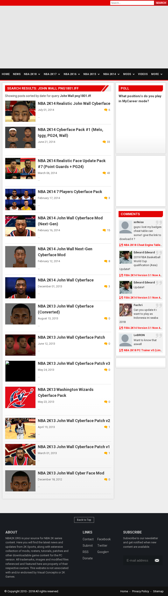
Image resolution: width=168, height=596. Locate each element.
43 (108, 173)
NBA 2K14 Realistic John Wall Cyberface (74, 103)
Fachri (138, 305)
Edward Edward (144, 252)
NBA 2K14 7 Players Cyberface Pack (70, 191)
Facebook (104, 539)
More (155, 74)
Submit (88, 545)
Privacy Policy (140, 591)
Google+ (103, 552)
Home (124, 591)
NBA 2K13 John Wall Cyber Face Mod (71, 473)
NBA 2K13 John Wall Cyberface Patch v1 (74, 446)
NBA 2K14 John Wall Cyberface (66, 280)
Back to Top (84, 519)
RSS (86, 552)
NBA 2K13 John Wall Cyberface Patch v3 (74, 363)
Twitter (102, 545)
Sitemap (158, 591)
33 (108, 141)
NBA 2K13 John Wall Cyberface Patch (71, 337)
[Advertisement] (41, 36)
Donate (88, 558)
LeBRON (139, 335)
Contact (88, 539)
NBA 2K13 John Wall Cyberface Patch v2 (74, 420)
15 (108, 230)
